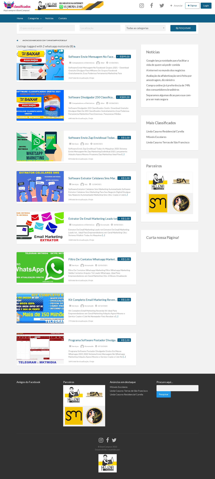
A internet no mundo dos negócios (165, 70)
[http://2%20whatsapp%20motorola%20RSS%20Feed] (74, 46)
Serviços (75, 144)
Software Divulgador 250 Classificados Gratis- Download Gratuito (109, 97)
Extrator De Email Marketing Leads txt (92, 218)
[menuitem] (142, 5)
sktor (102, 63)
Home (20, 18)
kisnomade (104, 225)
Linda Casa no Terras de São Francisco (167, 142)
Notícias (49, 18)
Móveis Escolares (156, 136)
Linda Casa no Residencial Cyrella (165, 131)
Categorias (33, 18)
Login (206, 5)
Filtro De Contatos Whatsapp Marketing (93, 259)
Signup (193, 5)
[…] (123, 154)
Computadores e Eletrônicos (83, 63)
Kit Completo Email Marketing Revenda (93, 299)
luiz (86, 184)
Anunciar (178, 5)
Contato (63, 18)
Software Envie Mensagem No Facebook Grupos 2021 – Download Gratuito (115, 56)
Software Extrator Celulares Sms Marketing (95, 178)
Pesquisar (184, 28)
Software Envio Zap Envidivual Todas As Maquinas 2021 (103, 137)
